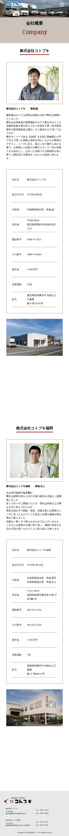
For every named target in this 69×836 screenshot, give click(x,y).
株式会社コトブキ (34, 832)
